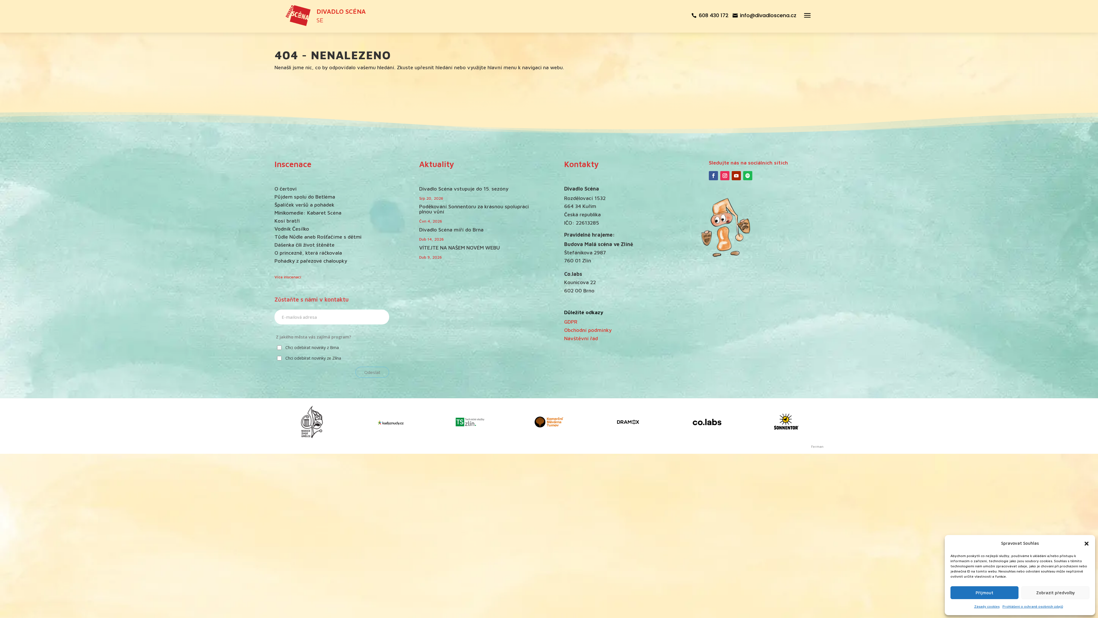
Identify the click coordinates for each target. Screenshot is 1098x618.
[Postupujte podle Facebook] (713, 175)
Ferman (817, 446)
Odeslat (372, 372)
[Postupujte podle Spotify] (747, 175)
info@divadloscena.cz (768, 15)
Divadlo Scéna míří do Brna (451, 230)
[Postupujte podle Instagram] (724, 175)
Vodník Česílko (291, 229)
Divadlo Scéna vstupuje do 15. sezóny (463, 189)
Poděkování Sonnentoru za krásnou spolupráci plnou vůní (474, 209)
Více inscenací (287, 276)
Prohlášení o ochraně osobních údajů (1032, 606)
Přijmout (984, 592)
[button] (1086, 543)
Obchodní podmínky (588, 330)
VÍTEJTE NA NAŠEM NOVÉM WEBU (459, 248)
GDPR (570, 322)
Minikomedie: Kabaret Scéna (307, 213)
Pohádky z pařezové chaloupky (310, 261)
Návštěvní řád (581, 338)
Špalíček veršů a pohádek (304, 205)
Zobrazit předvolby (1055, 592)
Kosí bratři (287, 221)
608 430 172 (714, 15)
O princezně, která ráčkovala (308, 253)
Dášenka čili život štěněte (304, 245)
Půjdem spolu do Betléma (304, 197)
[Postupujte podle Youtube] (736, 175)
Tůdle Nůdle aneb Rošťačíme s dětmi (317, 237)
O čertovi (285, 189)
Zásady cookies (987, 606)
